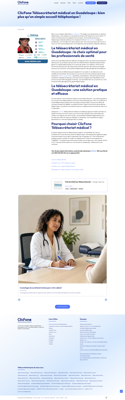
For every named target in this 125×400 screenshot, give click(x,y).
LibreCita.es (52, 336)
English (66, 397)
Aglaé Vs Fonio (88, 389)
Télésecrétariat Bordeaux (50, 372)
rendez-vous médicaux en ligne (87, 334)
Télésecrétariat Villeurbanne (38, 381)
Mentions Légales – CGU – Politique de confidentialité (44, 397)
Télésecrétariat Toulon (90, 378)
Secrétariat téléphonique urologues (26, 389)
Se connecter (102, 3)
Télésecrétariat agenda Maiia (87, 336)
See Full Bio (68, 186)
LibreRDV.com (52, 330)
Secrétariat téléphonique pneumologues (71, 386)
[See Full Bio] (73, 186)
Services (62, 3)
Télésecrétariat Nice (86, 375)
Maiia (50, 334)
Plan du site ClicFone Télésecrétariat (58, 324)
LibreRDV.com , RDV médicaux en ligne (63, 163)
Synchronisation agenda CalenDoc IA (74, 389)
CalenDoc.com (52, 332)
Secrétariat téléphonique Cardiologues (61, 383)
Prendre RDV (90, 3)
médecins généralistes (65, 76)
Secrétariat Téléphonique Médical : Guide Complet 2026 (92, 347)
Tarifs (74, 3)
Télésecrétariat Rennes (47, 378)
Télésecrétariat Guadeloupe (68, 381)
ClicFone (61, 111)
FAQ (69, 3)
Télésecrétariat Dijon (63, 372)
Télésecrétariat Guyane (82, 381)
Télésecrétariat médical (86, 324)
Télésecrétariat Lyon (34, 375)
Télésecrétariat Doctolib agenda (88, 332)
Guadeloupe (76, 34)
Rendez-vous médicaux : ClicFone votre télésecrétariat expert (93, 343)
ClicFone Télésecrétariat (58, 159)
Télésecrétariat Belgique (24, 383)
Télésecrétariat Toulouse (24, 381)
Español (62, 397)
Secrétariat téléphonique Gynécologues (50, 386)
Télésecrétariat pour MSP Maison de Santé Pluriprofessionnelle (90, 354)
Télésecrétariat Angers (23, 372)
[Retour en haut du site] (121, 391)
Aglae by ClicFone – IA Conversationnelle (90, 326)
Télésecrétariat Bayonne (36, 372)
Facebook (51, 338)
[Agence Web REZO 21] (106, 398)
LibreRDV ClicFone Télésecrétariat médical (47, 389)
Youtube (51, 344)
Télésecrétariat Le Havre (89, 372)
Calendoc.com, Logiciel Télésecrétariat (63, 166)
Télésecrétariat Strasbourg (76, 378)
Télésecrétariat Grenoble (76, 372)
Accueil (56, 3)
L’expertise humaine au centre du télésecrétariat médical (60, 327)
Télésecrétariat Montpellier (60, 375)
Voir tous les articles (62, 306)
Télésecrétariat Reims (34, 378)
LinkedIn (51, 342)
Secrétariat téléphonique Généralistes (40, 383)
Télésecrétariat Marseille (46, 375)
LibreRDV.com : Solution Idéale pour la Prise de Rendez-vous (91, 339)
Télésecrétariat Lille (22, 375)
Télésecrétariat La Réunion (96, 381)
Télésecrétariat (91, 40)
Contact (80, 3)
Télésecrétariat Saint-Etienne (61, 378)
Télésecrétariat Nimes (97, 375)
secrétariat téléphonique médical (88, 328)
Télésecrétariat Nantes (74, 375)
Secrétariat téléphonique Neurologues (81, 383)
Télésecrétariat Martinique (53, 381)
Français (57, 397)
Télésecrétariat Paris (23, 378)
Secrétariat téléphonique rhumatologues (93, 386)
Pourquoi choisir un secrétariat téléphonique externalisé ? (93, 351)
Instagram (51, 340)
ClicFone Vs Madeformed (24, 391)
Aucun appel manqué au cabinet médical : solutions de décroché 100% (93, 358)
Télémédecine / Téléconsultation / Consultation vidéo (67, 169)
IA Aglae (61, 389)
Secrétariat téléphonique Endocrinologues (28, 386)
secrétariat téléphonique (86, 330)
